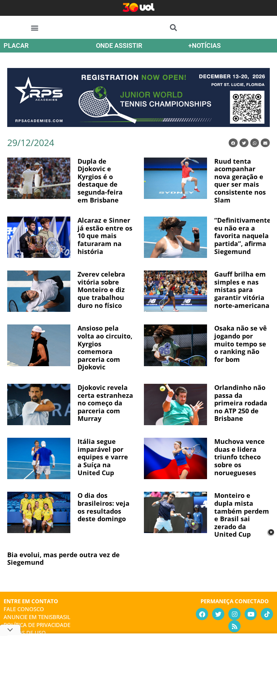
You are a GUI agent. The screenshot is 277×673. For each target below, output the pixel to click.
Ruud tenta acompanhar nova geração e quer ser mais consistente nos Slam (240, 180)
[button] (35, 27)
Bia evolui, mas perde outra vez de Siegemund (63, 558)
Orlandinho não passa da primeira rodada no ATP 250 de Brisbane (240, 403)
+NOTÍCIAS (204, 45)
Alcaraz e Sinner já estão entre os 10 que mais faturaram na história (105, 235)
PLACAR (16, 45)
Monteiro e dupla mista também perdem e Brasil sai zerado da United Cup (241, 514)
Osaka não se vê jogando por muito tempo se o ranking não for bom (240, 343)
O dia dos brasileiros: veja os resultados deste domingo (103, 507)
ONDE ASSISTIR (119, 45)
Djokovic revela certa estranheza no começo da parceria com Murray (105, 403)
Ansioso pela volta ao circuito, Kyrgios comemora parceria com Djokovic (105, 347)
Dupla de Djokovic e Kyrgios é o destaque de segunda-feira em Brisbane (100, 180)
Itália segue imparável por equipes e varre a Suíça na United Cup (103, 457)
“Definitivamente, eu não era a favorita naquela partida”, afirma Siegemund (243, 235)
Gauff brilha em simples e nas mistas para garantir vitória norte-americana (241, 289)
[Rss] (234, 626)
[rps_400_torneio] (138, 124)
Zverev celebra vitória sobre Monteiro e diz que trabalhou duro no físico (101, 289)
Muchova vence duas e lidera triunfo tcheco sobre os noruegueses (239, 457)
